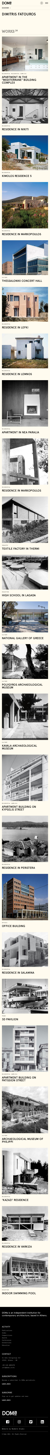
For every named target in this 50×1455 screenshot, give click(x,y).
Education (6, 1345)
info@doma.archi (8, 1367)
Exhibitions (6, 1343)
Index (4, 1333)
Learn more (6, 1384)
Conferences (6, 1340)
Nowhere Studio (18, 1429)
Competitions (7, 1335)
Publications (7, 1330)
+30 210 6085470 (8, 1365)
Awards (4, 1338)
